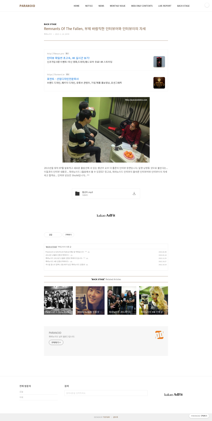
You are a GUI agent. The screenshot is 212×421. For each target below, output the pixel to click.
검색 (144, 393)
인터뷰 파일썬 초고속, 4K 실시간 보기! (68, 58)
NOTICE (89, 5)
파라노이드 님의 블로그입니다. (62, 336)
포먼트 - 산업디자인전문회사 (63, 78)
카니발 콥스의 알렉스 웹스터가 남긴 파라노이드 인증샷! (65, 264)
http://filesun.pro (55, 53)
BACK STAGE (183, 5)
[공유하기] (55, 235)
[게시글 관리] (58, 235)
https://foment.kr (56, 74)
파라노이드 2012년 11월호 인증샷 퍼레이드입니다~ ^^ (65, 258)
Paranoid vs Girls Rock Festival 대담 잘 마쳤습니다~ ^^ (66, 252)
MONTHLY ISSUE (117, 5)
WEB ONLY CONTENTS (142, 5)
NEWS (101, 5)
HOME (76, 5)
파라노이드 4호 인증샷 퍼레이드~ (58, 261)
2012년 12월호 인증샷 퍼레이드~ (58, 255)
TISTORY (106, 417)
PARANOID (27, 6)
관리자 (115, 417)
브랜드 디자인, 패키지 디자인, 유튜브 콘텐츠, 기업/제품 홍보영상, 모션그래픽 (84, 82)
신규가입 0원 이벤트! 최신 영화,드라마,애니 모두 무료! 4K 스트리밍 (79, 61)
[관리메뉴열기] (207, 5)
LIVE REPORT (164, 5)
